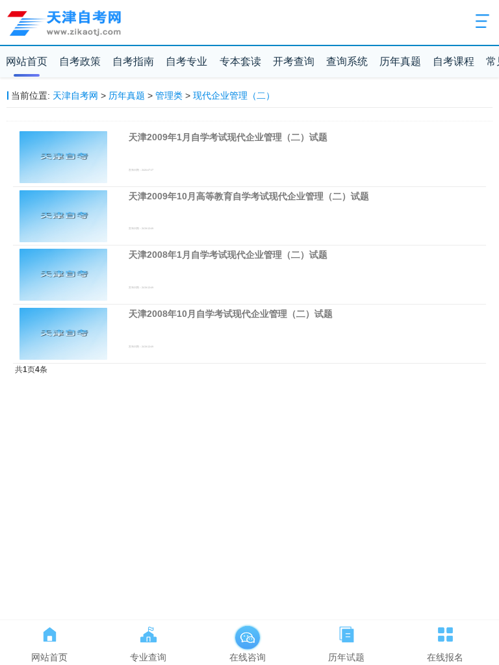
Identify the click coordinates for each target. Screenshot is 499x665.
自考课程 (453, 61)
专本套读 (240, 61)
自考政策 (80, 61)
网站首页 (26, 61)
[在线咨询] (247, 632)
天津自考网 (75, 95)
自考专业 (186, 61)
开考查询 (293, 61)
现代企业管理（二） (234, 95)
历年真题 (400, 61)
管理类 (169, 95)
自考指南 (133, 61)
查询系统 (347, 61)
